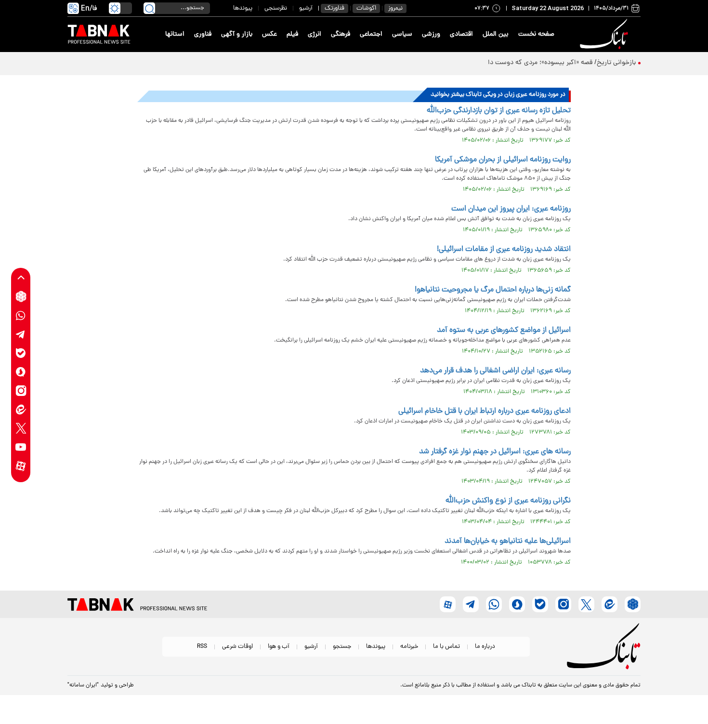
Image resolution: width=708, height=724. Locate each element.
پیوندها (242, 8)
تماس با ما (446, 646)
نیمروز (395, 8)
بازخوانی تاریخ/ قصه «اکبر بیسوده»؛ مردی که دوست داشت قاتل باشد (541, 63)
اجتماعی (371, 34)
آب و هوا (278, 646)
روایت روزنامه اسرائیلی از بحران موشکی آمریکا (503, 160)
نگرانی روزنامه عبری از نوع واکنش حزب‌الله (508, 501)
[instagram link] (21, 390)
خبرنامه (409, 646)
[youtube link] (21, 447)
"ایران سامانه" (83, 685)
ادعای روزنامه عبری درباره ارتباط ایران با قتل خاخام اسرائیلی (484, 411)
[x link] (21, 428)
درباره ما (485, 646)
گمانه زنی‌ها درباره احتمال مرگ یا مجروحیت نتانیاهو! (493, 290)
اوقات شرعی (237, 646)
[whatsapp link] (21, 315)
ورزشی (431, 34)
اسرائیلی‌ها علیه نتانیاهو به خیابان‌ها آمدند (508, 541)
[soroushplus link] (21, 372)
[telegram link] (21, 334)
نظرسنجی (275, 8)
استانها (174, 34)
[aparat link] (21, 466)
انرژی (314, 34)
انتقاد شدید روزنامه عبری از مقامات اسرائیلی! (504, 249)
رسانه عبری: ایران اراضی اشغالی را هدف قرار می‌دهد (495, 371)
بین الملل (496, 34)
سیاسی (402, 34)
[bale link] (21, 353)
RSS (202, 646)
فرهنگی (340, 34)
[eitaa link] (21, 409)
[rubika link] (21, 296)
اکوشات (366, 8)
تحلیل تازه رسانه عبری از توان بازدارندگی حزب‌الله (499, 111)
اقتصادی (461, 34)
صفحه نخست (536, 34)
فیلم (292, 34)
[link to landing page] (605, 34)
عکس (269, 34)
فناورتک (334, 8)
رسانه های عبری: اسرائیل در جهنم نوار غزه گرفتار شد (495, 452)
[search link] (149, 8)
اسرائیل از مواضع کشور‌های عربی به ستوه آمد (504, 330)
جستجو (342, 646)
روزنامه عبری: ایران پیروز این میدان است (511, 209)
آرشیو (306, 8)
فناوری (202, 34)
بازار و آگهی (236, 34)
